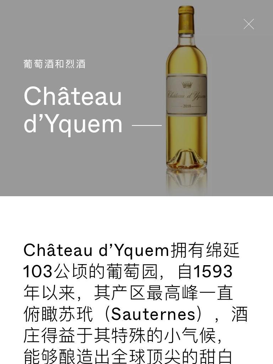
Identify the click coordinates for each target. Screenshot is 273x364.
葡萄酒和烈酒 (54, 64)
